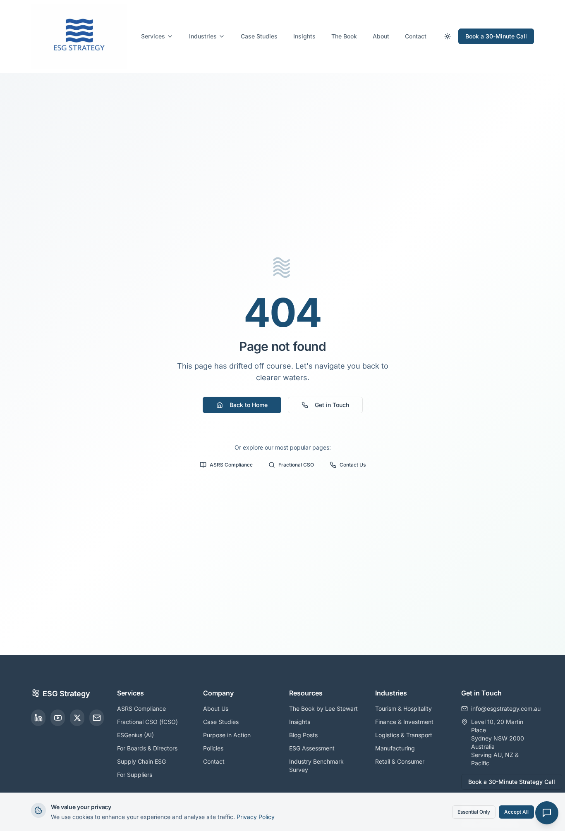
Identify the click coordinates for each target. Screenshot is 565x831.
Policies (213, 748)
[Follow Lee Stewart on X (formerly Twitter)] (77, 718)
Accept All (516, 812)
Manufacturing (395, 748)
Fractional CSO (296, 465)
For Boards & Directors (147, 748)
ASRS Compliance (231, 465)
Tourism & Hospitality (403, 708)
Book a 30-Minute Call (496, 36)
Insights (304, 36)
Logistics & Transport (403, 734)
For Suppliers (134, 774)
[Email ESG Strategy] (96, 718)
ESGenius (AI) (135, 734)
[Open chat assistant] (546, 812)
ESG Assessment (312, 748)
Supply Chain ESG (141, 761)
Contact (415, 36)
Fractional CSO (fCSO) (147, 721)
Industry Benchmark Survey (316, 765)
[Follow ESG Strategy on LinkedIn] (38, 718)
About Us (215, 708)
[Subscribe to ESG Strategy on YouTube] (57, 718)
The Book (344, 36)
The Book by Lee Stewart (323, 708)
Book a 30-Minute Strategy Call (511, 781)
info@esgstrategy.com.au (502, 708)
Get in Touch (332, 404)
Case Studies (259, 36)
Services (153, 36)
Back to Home (249, 404)
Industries (203, 36)
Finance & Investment (404, 721)
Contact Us (353, 465)
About (381, 36)
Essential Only (473, 812)
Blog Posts (303, 734)
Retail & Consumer (399, 761)
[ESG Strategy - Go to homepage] (79, 36)
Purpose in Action (227, 734)
